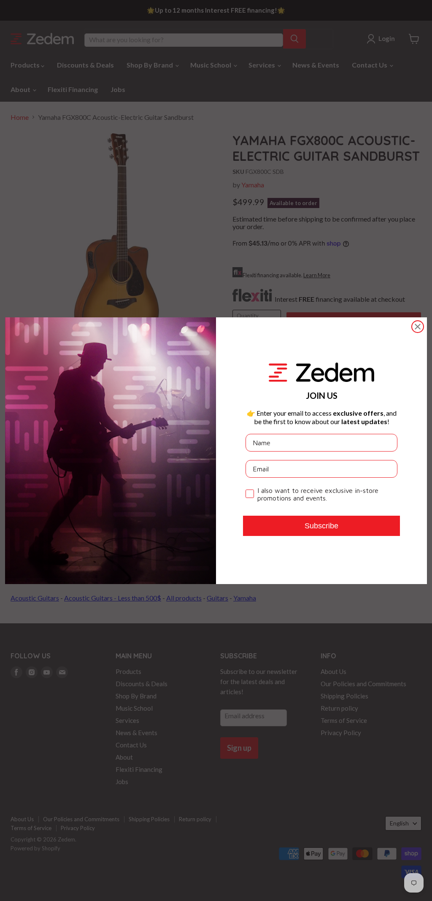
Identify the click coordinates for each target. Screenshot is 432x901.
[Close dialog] (418, 327)
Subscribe (321, 526)
